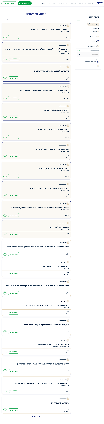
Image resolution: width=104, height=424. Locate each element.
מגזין (49, 3)
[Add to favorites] (5, 37)
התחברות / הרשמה (9, 3)
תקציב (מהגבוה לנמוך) (91, 66)
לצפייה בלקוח (62, 25)
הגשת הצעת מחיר (13, 37)
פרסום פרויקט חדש (24, 3)
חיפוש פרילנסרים (73, 3)
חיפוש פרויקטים (82, 3)
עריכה (78, 21)
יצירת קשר (43, 3)
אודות (54, 3)
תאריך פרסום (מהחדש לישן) (90, 61)
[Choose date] (79, 54)
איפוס (78, 50)
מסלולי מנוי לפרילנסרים (62, 3)
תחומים (97, 21)
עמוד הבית (90, 3)
